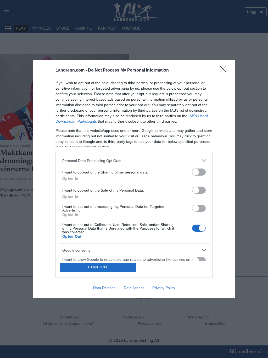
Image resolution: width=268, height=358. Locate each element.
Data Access (134, 288)
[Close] (225, 70)
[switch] (199, 172)
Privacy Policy (163, 288)
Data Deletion (104, 288)
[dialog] (134, 179)
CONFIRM (98, 267)
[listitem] (134, 160)
